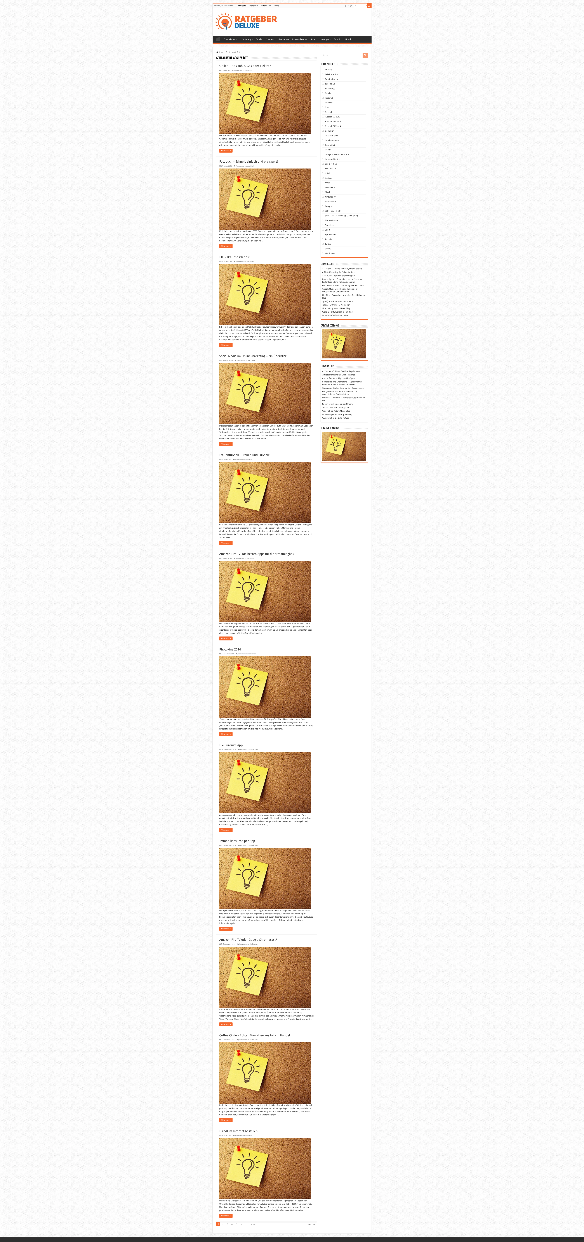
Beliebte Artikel (331, 74)
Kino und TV (330, 168)
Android (328, 70)
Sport (313, 39)
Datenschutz (266, 6)
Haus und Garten (299, 39)
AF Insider (326, 269)
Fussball (328, 112)
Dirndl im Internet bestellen (238, 1131)
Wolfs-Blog (327, 312)
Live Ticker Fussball (330, 295)
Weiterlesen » (226, 151)
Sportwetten (330, 234)
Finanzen (270, 39)
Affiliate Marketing (330, 272)
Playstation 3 (330, 201)
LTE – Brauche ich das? (234, 257)
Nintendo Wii (330, 197)
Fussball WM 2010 (333, 121)
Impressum (253, 6)
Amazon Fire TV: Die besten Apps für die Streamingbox (256, 554)
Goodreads (327, 285)
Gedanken (329, 131)
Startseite (242, 6)
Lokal (327, 173)
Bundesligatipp (331, 79)
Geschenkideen (332, 140)
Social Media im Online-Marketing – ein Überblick (253, 356)
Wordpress (330, 253)
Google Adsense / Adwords (337, 154)
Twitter (328, 244)
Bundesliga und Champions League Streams (342, 279)
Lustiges (328, 178)
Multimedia (330, 187)
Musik (327, 192)
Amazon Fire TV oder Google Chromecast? (248, 939)
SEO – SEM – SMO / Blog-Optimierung (341, 216)
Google (328, 150)
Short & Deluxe (331, 220)
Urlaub (348, 39)
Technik (337, 39)
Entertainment (230, 39)
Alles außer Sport (329, 276)
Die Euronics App (231, 745)
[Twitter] (351, 6)
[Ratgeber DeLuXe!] (248, 21)
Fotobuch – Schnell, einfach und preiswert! (248, 161)
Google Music (328, 289)
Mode (327, 183)
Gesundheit (283, 39)
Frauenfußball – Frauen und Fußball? (244, 455)
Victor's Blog (327, 308)
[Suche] (369, 5)
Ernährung (246, 39)
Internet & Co (331, 164)
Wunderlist (327, 315)
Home (276, 6)
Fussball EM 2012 (332, 117)
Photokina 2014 (230, 649)
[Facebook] (348, 6)
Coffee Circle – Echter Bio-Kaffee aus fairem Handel (254, 1035)
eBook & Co (330, 84)
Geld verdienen (332, 135)
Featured (329, 98)
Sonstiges (324, 39)
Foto (327, 107)
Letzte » (253, 1224)
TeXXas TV (326, 305)
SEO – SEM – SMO (333, 211)
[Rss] (345, 6)
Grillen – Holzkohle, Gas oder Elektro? (245, 66)
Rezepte (328, 206)
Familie (259, 39)
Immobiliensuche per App (237, 841)
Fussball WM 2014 (333, 126)
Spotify (325, 301)
